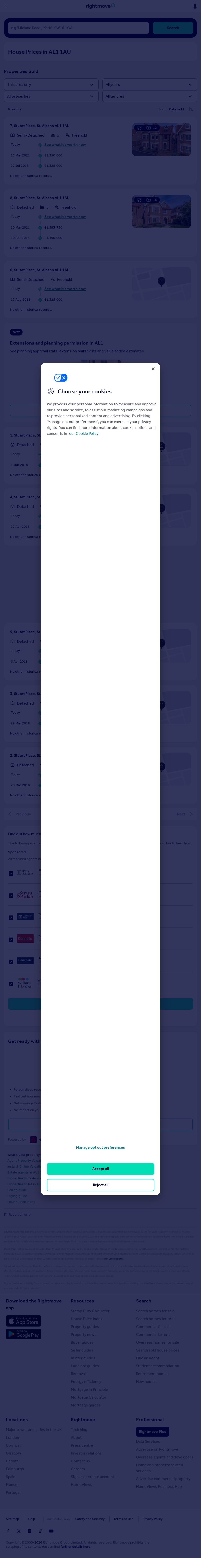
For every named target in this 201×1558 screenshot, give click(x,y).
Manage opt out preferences (100, 1147)
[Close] (153, 368)
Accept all (100, 1169)
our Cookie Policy (84, 433)
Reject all (100, 1185)
